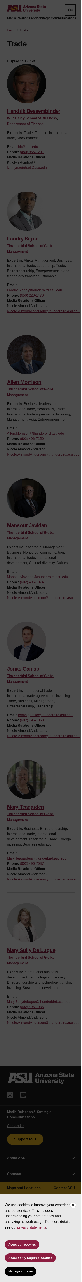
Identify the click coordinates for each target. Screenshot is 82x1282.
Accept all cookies (22, 1244)
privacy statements (31, 1227)
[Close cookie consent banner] (73, 1205)
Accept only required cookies (30, 1258)
